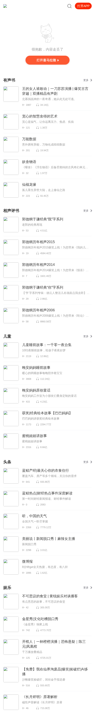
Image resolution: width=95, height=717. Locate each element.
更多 (86, 80)
